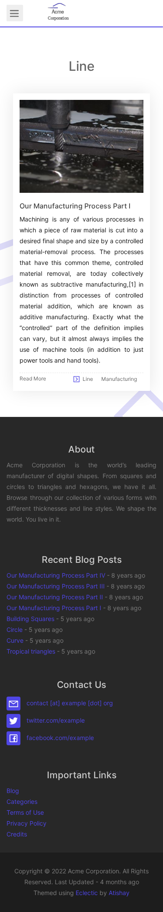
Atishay (119, 892)
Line (88, 379)
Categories (22, 801)
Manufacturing (119, 379)
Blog (13, 790)
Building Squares (30, 618)
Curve (15, 640)
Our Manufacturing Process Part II (55, 597)
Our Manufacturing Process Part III (56, 586)
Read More (33, 378)
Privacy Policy (27, 823)
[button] (147, 896)
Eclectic (87, 892)
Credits (17, 834)
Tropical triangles (31, 651)
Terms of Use (25, 812)
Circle (15, 629)
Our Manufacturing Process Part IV (56, 575)
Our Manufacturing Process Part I (54, 607)
